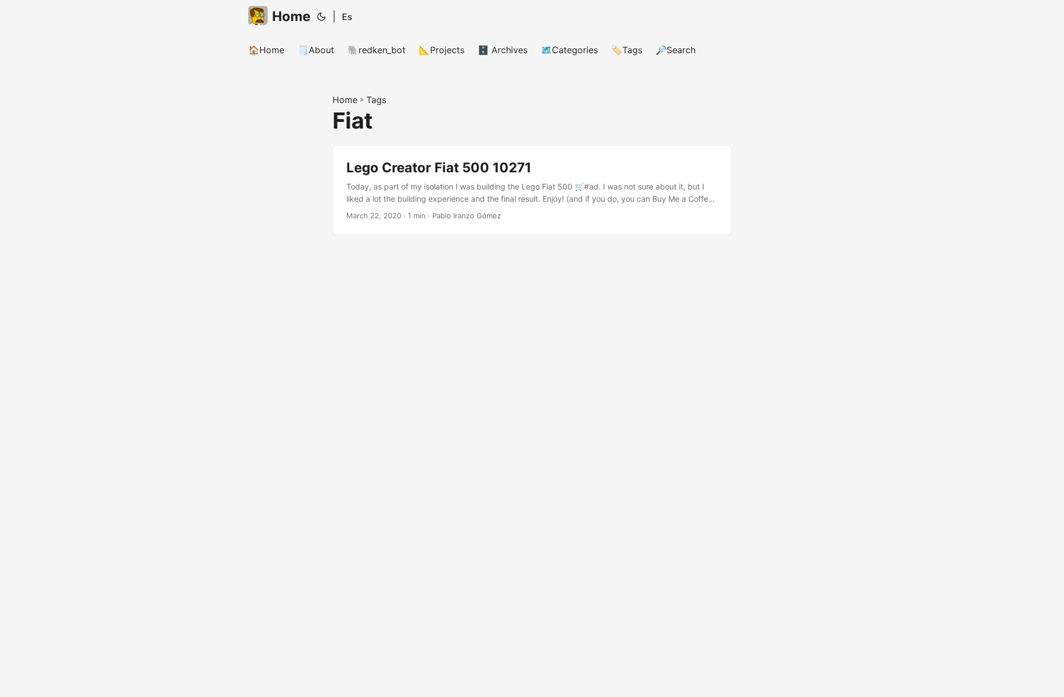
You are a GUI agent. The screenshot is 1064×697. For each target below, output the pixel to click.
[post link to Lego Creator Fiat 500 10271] (532, 190)
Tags (376, 99)
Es (347, 16)
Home (291, 16)
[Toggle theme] (321, 16)
